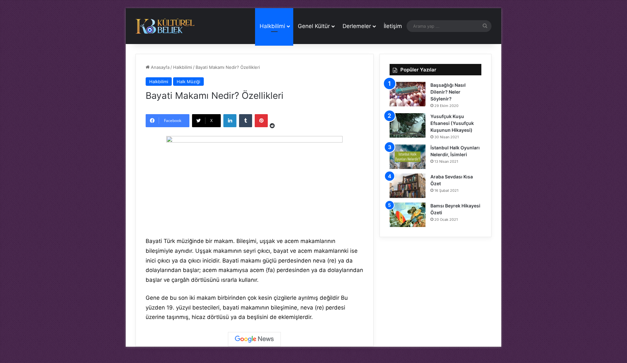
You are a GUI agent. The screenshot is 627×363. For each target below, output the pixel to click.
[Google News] (254, 339)
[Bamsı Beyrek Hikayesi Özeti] (408, 215)
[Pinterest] (261, 120)
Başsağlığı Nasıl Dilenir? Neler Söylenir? (448, 91)
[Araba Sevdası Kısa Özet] (408, 186)
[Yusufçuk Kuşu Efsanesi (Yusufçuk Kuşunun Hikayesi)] (408, 125)
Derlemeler (357, 26)
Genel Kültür (314, 26)
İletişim (393, 26)
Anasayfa (159, 67)
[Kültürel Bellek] (165, 26)
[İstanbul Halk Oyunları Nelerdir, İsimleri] (408, 156)
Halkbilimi (272, 26)
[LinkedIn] (229, 120)
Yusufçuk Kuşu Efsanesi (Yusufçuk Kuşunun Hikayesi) (452, 123)
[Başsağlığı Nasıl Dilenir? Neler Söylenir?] (408, 94)
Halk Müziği (188, 81)
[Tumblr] (245, 120)
